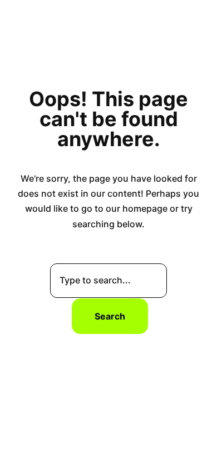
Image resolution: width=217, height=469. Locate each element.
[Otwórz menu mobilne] (197, 21)
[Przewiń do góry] (198, 443)
